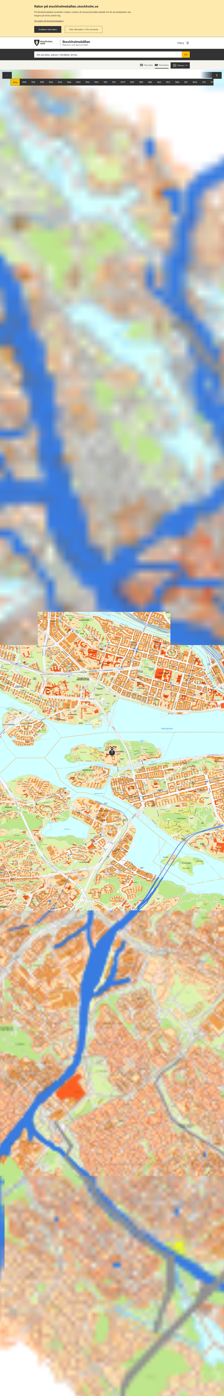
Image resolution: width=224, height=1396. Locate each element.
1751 (204, 82)
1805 (195, 82)
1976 (33, 82)
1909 (123, 82)
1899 (132, 82)
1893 (141, 82)
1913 (114, 82)
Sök (185, 54)
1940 (78, 82)
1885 (150, 82)
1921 (105, 82)
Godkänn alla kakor (47, 29)
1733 (212, 82)
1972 (42, 82)
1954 (60, 82)
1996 (24, 82)
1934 (87, 82)
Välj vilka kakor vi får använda (83, 29)
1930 (96, 82)
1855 (168, 82)
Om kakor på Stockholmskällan (48, 21)
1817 (186, 82)
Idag (15, 82)
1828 (177, 82)
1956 (51, 82)
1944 (69, 82)
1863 (159, 82)
